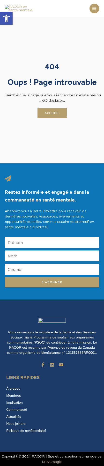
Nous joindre (16, 424)
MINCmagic (52, 462)
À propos (13, 388)
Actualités (13, 416)
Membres (13, 395)
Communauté (16, 409)
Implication (14, 402)
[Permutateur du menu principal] (94, 9)
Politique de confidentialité (26, 431)
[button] (6, 18)
